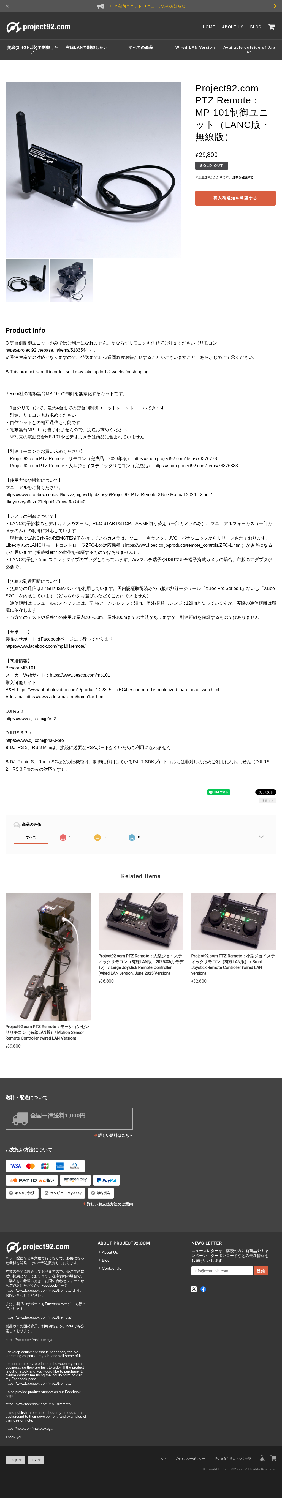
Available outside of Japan (249, 49)
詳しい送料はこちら (115, 1135)
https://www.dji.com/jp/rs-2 (31, 718)
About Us (233, 27)
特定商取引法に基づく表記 (233, 1458)
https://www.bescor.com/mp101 (80, 675)
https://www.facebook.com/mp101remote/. (39, 1383)
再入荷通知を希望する (235, 198)
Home (209, 27)
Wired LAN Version (195, 47)
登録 (261, 1270)
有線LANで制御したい (87, 47)
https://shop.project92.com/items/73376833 (196, 465)
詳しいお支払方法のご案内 (110, 1204)
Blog (256, 27)
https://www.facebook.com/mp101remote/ (45, 646)
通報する (268, 800)
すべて (31, 837)
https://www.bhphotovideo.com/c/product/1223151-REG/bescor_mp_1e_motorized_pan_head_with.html (118, 689)
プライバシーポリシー (190, 1458)
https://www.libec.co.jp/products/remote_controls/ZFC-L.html (183, 545)
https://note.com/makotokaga (29, 1340)
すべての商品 (141, 47)
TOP (162, 1458)
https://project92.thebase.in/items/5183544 (47, 350)
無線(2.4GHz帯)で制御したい (32, 49)
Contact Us (111, 1268)
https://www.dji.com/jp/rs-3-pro (35, 740)
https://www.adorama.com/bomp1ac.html (65, 697)
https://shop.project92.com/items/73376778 (175, 458)
